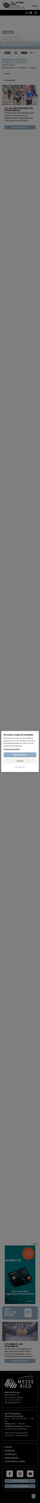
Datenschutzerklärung (12, 749)
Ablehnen (20, 761)
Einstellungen (20, 767)
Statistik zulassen (20, 755)
